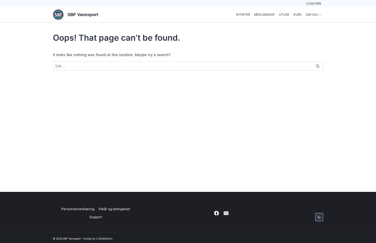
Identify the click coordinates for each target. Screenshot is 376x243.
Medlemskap (264, 14)
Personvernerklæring (77, 209)
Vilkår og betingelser (114, 209)
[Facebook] (216, 213)
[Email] (226, 213)
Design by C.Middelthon (97, 238)
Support (95, 217)
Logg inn (313, 3)
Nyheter (243, 14)
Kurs (298, 14)
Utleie (284, 14)
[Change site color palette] (319, 217)
